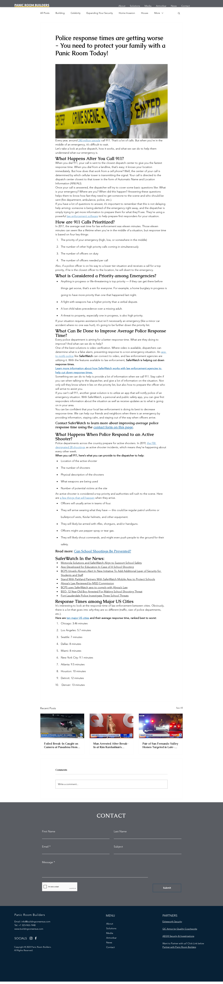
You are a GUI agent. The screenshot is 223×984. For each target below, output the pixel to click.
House (144, 13)
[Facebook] (36, 938)
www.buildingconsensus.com (28, 928)
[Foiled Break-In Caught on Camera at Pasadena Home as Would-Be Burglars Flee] (62, 726)
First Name (48, 831)
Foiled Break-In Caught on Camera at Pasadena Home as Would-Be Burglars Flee (61, 745)
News (109, 942)
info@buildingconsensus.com (35, 921)
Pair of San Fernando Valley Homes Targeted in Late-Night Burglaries (160, 745)
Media (109, 933)
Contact (110, 947)
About (109, 923)
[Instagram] (31, 938)
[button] (178, 13)
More (157, 13)
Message (47, 862)
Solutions (111, 928)
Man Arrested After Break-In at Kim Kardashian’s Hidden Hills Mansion (110, 745)
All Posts (44, 13)
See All (179, 707)
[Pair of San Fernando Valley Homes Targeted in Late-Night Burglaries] (161, 726)
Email (45, 846)
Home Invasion (127, 13)
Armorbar (111, 937)
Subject (118, 846)
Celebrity (75, 13)
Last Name (120, 831)
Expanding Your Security (99, 13)
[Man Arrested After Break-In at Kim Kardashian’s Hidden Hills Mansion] (111, 726)
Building (60, 13)
